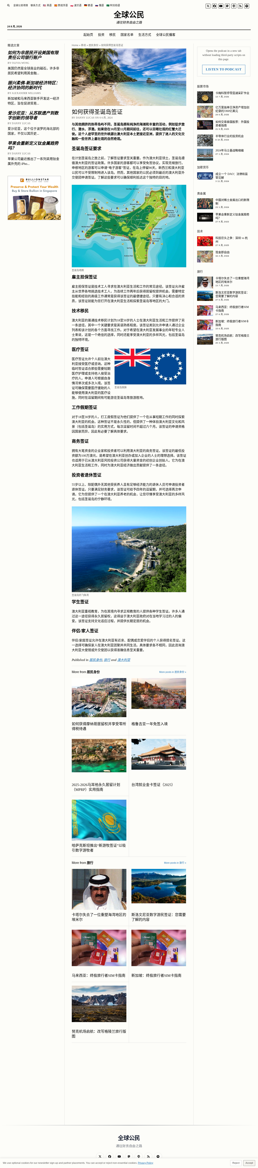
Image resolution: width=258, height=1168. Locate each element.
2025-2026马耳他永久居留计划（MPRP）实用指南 (96, 787)
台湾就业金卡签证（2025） (153, 785)
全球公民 (129, 14)
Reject (235, 1163)
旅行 (107, 660)
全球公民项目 (20, 5)
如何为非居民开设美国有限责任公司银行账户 (33, 55)
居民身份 (93, 45)
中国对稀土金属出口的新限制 (232, 201)
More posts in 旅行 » (175, 862)
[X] (208, 6)
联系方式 (36, 5)
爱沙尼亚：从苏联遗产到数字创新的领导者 (33, 115)
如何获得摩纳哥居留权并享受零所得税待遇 (99, 726)
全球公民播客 (165, 34)
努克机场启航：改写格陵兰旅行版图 (99, 1034)
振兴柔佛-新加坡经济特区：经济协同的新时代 (34, 85)
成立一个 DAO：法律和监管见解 (231, 175)
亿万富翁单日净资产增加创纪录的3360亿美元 (232, 109)
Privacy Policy (145, 1163)
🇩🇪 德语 (88, 5)
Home (75, 45)
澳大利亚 (123, 660)
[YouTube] (220, 6)
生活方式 (144, 34)
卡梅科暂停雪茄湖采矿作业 (232, 93)
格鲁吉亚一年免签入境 (149, 724)
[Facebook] (214, 6)
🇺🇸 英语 (47, 5)
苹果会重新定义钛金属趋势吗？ (33, 146)
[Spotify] (246, 6)
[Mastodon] (227, 6)
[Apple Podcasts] (233, 6)
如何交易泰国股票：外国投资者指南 (232, 123)
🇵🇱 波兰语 (76, 5)
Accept (249, 1163)
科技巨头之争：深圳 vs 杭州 (231, 239)
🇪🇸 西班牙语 (61, 5)
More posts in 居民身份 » (172, 672)
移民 (112, 34)
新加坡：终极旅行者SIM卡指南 (156, 976)
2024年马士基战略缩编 (229, 150)
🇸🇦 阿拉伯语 (113, 5)
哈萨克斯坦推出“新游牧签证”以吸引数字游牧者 (99, 848)
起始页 (88, 34)
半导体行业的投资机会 (229, 136)
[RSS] (240, 6)
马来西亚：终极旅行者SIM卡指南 (98, 976)
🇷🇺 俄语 (99, 5)
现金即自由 (222, 252)
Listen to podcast (223, 69)
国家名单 (127, 34)
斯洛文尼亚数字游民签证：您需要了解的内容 (158, 917)
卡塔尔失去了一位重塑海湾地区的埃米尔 (99, 917)
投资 (101, 34)
